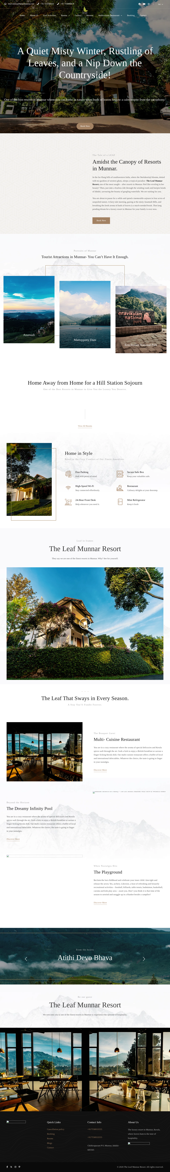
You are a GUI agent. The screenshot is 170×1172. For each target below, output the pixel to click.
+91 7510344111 (48, 4)
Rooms (64, 15)
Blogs (49, 1143)
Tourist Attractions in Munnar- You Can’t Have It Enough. (85, 257)
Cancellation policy (55, 1129)
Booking (131, 15)
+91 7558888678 (67, 4)
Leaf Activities (49, 15)
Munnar (89, 15)
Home (22, 15)
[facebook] (140, 4)
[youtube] (144, 4)
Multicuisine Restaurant (108, 15)
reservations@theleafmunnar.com (21, 4)
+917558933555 (94, 1129)
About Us (34, 15)
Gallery (78, 15)
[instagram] (148, 4)
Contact (143, 15)
